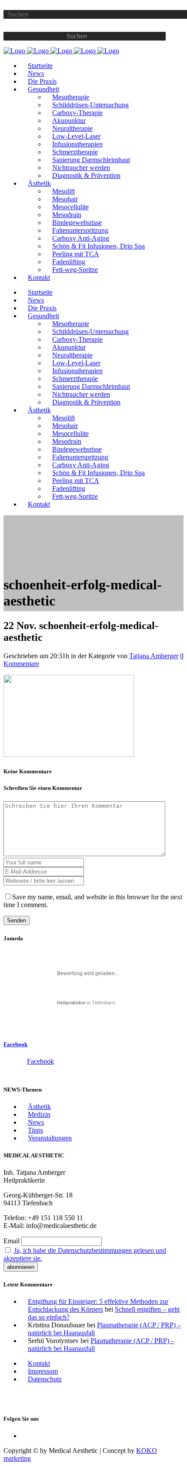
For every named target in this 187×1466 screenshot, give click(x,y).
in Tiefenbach (86, 1002)
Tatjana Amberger (153, 656)
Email (11, 1241)
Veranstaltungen (50, 1138)
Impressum (43, 1371)
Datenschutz (45, 1379)
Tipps (35, 1130)
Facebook (15, 1044)
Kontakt (39, 1363)
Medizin (39, 1114)
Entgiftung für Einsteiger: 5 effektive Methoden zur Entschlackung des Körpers (98, 1305)
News (36, 1122)
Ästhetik (39, 1106)
